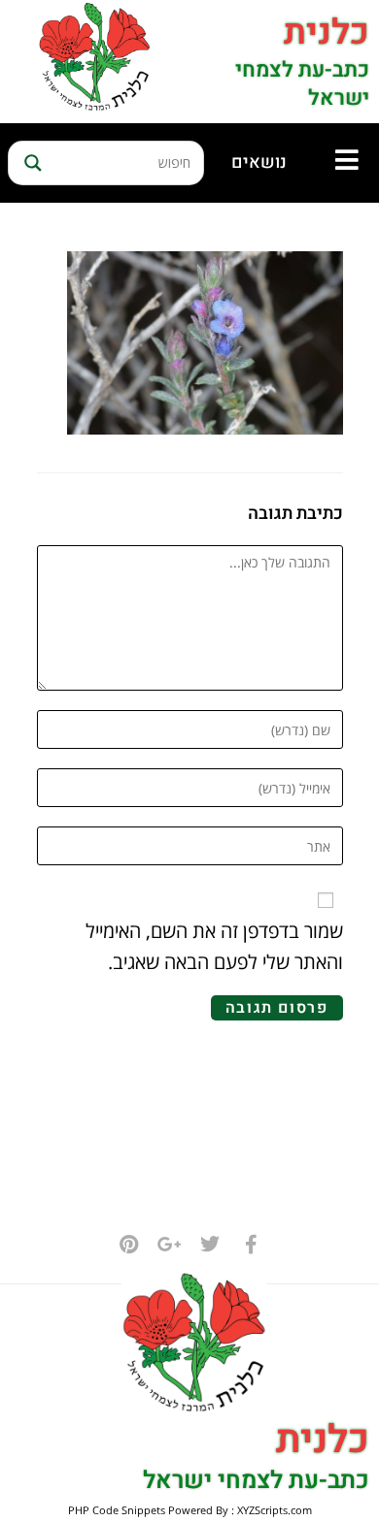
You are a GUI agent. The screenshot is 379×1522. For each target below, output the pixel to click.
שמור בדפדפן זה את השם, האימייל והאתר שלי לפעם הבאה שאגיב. (214, 946)
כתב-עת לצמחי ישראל (302, 83)
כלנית (326, 32)
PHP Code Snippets (116, 1510)
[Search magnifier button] (30, 163)
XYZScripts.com (274, 1510)
